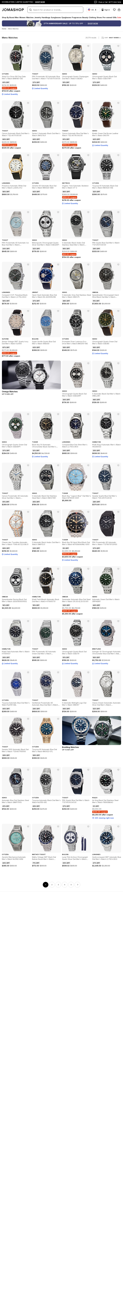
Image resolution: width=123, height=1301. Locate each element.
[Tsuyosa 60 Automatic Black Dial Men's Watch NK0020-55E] (118, 155)
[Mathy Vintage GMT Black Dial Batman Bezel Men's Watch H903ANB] (58, 826)
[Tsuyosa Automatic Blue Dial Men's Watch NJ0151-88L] (28, 672)
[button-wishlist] (114, 9)
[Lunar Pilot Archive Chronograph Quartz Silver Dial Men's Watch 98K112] (88, 826)
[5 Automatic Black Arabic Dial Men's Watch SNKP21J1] (58, 512)
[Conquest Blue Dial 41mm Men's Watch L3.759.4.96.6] (88, 414)
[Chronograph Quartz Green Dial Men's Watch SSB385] (118, 311)
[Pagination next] (77, 884)
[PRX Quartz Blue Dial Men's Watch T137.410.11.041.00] (118, 212)
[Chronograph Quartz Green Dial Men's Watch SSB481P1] (28, 414)
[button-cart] (119, 9)
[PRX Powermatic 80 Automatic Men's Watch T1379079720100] (118, 512)
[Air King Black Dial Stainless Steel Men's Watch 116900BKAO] (118, 770)
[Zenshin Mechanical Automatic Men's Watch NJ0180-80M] (28, 826)
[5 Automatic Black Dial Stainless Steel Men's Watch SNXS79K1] (58, 465)
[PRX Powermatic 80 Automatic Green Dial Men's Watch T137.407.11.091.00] (58, 621)
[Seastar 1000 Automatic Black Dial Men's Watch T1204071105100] (28, 719)
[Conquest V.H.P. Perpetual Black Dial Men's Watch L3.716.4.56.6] (28, 264)
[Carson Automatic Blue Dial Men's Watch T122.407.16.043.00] (88, 103)
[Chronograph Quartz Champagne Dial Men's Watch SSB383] (88, 46)
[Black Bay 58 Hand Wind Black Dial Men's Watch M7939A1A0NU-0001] (88, 512)
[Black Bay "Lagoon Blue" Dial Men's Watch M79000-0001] (88, 465)
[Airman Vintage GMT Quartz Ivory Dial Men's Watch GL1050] (28, 311)
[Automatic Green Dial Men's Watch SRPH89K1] (118, 569)
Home (4, 29)
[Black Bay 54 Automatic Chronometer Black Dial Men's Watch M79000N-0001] (58, 414)
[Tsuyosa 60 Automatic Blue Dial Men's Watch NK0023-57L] (58, 719)
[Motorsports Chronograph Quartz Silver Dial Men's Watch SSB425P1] (58, 212)
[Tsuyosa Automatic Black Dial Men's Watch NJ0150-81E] (58, 770)
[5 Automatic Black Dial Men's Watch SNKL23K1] (118, 363)
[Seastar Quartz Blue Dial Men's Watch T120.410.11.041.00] (118, 465)
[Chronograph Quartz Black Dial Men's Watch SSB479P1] (118, 46)
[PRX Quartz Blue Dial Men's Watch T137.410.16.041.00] (88, 770)
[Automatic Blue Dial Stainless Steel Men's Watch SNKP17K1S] (28, 770)
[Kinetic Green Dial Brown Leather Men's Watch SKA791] (118, 103)
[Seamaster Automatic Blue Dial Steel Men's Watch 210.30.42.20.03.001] (88, 569)
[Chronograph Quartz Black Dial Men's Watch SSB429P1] (88, 363)
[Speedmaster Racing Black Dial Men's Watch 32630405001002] (28, 569)
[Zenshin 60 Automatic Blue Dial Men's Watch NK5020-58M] (58, 155)
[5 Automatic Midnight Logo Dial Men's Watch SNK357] (88, 672)
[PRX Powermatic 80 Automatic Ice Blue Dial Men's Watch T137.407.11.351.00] (28, 212)
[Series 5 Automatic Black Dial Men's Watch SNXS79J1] (58, 103)
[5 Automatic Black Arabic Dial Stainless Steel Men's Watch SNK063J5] (88, 212)
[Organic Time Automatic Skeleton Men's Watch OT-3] (88, 155)
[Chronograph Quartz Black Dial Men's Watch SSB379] (88, 621)
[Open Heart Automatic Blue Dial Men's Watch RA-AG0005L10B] (58, 264)
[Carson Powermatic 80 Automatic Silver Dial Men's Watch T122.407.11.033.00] (28, 465)
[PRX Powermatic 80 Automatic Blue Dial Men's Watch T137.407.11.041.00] (58, 46)
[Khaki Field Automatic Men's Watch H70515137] (28, 621)
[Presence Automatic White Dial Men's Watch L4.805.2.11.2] (28, 155)
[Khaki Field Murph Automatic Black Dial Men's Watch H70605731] (58, 569)
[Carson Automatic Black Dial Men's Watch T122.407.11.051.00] (28, 103)
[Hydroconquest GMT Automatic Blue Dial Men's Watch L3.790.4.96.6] (118, 826)
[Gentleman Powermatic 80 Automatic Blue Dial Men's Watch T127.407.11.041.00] (58, 672)
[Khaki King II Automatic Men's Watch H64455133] (118, 414)
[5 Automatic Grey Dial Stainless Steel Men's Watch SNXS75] (88, 264)
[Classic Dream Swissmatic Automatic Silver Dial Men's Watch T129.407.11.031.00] (118, 672)
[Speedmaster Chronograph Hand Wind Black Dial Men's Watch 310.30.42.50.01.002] (118, 264)
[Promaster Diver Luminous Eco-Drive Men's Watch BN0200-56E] (88, 311)
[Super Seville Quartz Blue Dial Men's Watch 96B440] (58, 311)
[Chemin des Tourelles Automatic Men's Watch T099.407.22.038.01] (28, 512)
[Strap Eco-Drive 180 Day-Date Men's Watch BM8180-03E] (28, 46)
